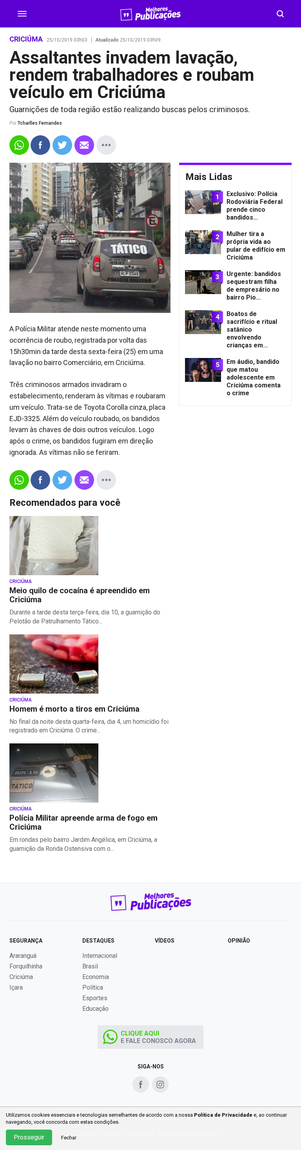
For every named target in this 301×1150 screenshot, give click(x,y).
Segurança (25, 940)
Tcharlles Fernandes (40, 123)
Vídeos (164, 940)
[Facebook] (40, 145)
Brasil (90, 966)
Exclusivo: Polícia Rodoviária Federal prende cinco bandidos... (255, 205)
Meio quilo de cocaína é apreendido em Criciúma (79, 595)
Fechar (68, 1138)
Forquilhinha (25, 966)
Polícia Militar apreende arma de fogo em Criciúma (83, 823)
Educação (95, 1008)
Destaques (98, 940)
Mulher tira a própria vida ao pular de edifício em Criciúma (256, 245)
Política (92, 987)
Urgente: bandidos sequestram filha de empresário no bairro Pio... (254, 285)
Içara (16, 987)
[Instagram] (160, 1084)
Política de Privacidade (223, 1115)
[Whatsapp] (19, 145)
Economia (95, 977)
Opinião (239, 940)
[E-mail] (84, 145)
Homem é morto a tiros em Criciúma (74, 709)
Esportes (94, 998)
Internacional (99, 955)
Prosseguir (29, 1137)
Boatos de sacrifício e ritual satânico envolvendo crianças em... (252, 329)
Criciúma (20, 581)
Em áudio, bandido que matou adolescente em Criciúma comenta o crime (254, 377)
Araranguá (22, 955)
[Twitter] (62, 145)
